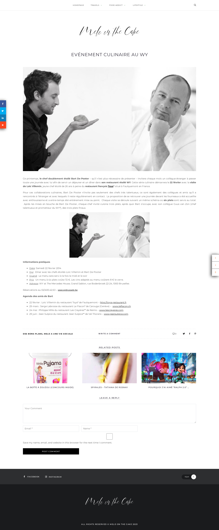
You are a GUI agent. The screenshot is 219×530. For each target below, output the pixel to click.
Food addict (116, 5)
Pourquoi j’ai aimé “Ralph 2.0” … (168, 387)
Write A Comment (109, 334)
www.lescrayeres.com (111, 310)
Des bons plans (32, 334)
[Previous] (215, 265)
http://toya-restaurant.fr (113, 302)
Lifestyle (138, 5)
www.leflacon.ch (122, 306)
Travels (95, 5)
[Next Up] (215, 258)
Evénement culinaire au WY (109, 54)
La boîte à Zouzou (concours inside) (50, 387)
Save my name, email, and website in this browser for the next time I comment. (67, 442)
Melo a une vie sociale (58, 334)
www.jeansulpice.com (116, 314)
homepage (78, 5)
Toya (110, 186)
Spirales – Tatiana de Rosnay (109, 387)
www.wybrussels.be (68, 290)
